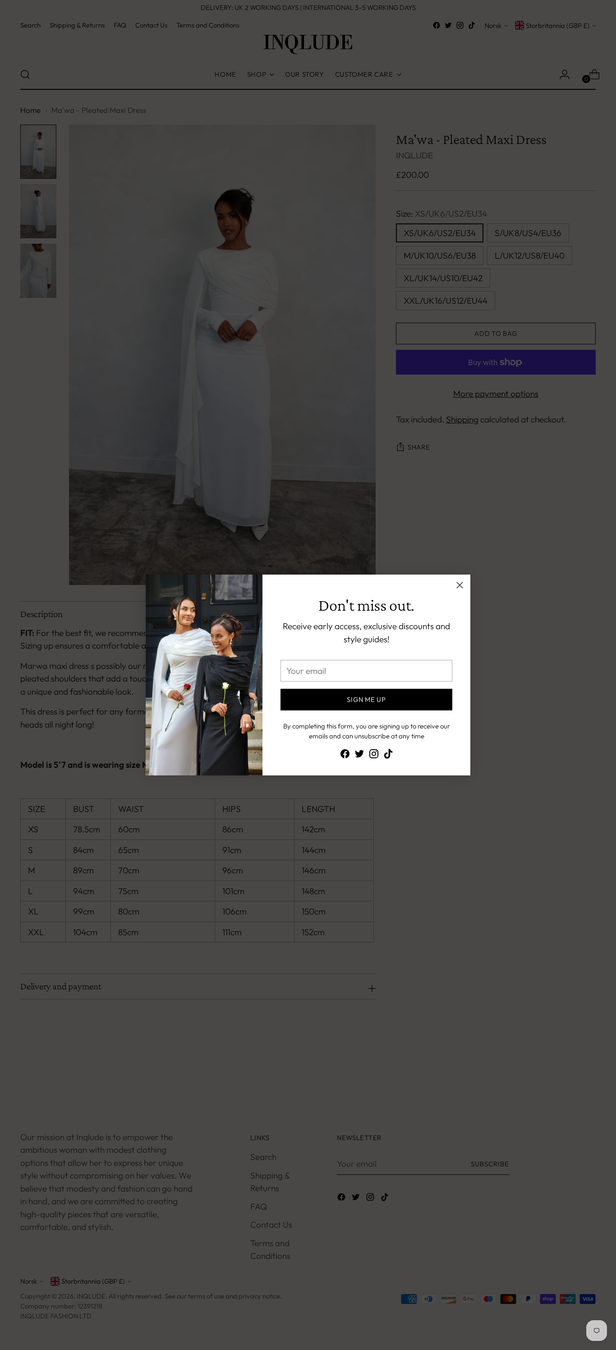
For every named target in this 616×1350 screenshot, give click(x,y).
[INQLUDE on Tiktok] (388, 755)
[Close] (460, 585)
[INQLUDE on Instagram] (373, 755)
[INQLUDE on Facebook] (345, 755)
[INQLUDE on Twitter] (359, 755)
